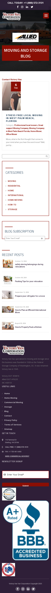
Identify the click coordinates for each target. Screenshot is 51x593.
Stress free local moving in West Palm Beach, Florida (24, 118)
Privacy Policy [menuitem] (10, 420)
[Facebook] (18, 7)
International (16, 195)
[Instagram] (22, 7)
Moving (12, 181)
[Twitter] (32, 7)
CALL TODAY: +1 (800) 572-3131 (26, 2)
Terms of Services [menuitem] (12, 424)
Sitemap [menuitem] (8, 429)
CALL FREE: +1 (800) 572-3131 (16, 447)
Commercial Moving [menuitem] (13, 402)
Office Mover (11, 134)
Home (11, 190)
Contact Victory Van (12, 79)
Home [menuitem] (7, 393)
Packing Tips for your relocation (29, 281)
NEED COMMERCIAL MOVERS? (17, 456)
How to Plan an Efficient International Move (30, 311)
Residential (14, 186)
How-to (12, 205)
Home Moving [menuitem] (10, 398)
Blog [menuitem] (6, 411)
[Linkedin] (27, 7)
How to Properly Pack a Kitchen (28, 327)
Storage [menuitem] (8, 407)
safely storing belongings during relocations (29, 265)
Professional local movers (26, 125)
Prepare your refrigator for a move (30, 296)
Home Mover (36, 131)
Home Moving (15, 200)
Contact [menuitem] (8, 415)
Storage (12, 209)
